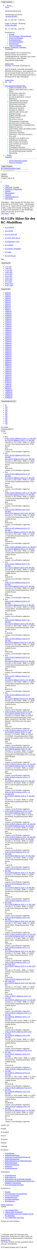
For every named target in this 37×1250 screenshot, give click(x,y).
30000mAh (8, 397)
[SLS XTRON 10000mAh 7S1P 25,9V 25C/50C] (20, 1090)
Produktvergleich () (11, 197)
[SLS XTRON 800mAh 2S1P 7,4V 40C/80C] (20, 837)
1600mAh (8, 328)
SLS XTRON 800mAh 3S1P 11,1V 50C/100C (20, 904)
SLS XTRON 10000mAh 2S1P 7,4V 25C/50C (20, 1000)
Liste (4, 433)
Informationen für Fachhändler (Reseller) (18, 1179)
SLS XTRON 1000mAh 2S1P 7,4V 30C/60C (20, 1110)
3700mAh (8, 351)
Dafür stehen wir (10, 1177)
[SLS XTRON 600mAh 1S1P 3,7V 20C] (19, 811)
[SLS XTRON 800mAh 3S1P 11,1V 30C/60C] (20, 871)
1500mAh (8, 324)
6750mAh (8, 382)
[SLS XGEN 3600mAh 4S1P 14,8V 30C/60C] (20, 511)
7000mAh (8, 384)
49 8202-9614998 (11, 25)
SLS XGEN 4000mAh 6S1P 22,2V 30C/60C (20, 586)
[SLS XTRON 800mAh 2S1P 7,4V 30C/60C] (20, 824)
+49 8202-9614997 (11, 16)
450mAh (8, 298)
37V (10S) (8, 281)
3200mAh (8, 345)
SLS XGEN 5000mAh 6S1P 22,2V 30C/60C (20, 661)
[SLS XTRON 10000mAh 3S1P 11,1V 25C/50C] (20, 1015)
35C (6, 416)
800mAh (8, 306)
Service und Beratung (16, 38)
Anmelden (8, 157)
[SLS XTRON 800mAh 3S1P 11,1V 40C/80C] (20, 886)
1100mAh (8, 313)
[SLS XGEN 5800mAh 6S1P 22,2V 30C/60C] (20, 697)
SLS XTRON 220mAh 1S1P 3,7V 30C (18, 713)
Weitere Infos (9, 64)
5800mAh (8, 377)
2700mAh (8, 341)
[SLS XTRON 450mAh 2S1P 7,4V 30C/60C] (20, 764)
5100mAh (8, 367)
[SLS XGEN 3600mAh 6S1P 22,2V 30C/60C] (20, 530)
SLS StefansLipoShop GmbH (10, 168)
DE (6, 82)
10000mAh (8, 390)
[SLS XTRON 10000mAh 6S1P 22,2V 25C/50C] (20, 1071)
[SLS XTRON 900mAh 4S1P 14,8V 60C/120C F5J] (20, 981)
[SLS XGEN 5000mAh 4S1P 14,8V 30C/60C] (20, 622)
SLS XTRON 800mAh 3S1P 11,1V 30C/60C (20, 873)
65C (6, 422)
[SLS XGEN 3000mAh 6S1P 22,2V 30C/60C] (20, 476)
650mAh (8, 304)
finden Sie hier (5, 1240)
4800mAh (8, 364)
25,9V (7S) (8, 278)
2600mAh (8, 338)
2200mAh (8, 332)
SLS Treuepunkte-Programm (14, 1185)
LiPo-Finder (9, 199)
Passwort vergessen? (15, 162)
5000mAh (8, 366)
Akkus (7, 185)
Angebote (8, 195)
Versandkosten (9, 1153)
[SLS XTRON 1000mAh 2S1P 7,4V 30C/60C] (20, 1108)
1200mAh (8, 315)
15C (6, 409)
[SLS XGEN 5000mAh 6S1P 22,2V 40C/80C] (20, 678)
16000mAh (8, 394)
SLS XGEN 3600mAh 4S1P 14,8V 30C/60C (20, 513)
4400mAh (8, 358)
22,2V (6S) (8, 276)
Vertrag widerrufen (15, 45)
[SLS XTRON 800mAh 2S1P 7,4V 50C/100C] (20, 854)
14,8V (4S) (8, 272)
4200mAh (8, 356)
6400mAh (8, 381)
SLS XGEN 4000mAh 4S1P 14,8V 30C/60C (20, 567)
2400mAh (8, 334)
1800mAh (8, 330)
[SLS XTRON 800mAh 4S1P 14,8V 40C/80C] (20, 919)
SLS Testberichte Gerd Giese (14, 1217)
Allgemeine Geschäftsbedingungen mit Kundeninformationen (17, 1158)
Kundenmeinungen (15, 40)
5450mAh (8, 375)
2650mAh (8, 339)
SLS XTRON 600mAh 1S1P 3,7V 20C (18, 813)
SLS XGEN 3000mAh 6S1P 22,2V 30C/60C (20, 478)
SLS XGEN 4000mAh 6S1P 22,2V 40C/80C (20, 605)
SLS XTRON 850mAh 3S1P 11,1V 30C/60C (20, 951)
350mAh (8, 294)
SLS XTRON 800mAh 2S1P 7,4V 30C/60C (19, 826)
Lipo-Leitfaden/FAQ (11, 1210)
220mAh (8, 293)
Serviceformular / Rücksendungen (20, 36)
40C (6, 418)
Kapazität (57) (6, 289)
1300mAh (8, 319)
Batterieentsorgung (11, 1163)
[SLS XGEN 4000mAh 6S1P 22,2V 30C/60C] (20, 584)
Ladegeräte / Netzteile (12, 187)
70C (6, 423)
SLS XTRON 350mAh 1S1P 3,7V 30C (18, 732)
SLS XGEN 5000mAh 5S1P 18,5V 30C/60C (20, 642)
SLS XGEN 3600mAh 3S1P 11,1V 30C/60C (20, 495)
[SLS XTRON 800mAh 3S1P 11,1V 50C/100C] (20, 902)
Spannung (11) (6, 263)
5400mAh (8, 373)
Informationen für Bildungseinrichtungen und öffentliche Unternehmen (19, 1182)
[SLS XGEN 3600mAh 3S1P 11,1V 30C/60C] (20, 493)
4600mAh (8, 362)
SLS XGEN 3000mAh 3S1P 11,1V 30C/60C (20, 440)
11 (8, 1125)
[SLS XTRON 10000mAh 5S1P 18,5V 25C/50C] (20, 1052)
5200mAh (8, 369)
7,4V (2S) (8, 268)
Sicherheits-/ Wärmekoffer (13, 189)
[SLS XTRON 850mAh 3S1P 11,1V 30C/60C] (20, 949)
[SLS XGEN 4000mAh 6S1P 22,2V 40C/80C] (20, 603)
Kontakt (11, 34)
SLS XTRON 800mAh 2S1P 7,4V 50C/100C (20, 856)
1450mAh (8, 323)
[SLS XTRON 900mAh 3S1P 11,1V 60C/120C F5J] (20, 964)
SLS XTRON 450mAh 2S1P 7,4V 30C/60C (19, 766)
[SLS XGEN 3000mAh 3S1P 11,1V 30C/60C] (20, 438)
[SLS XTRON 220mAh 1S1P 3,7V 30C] (19, 712)
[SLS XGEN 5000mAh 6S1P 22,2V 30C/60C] (20, 659)
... (6, 1125)
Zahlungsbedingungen (12, 1155)
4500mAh (8, 360)
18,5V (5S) (8, 274)
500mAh (8, 300)
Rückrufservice (14, 43)
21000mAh (8, 396)
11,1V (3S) (8, 270)
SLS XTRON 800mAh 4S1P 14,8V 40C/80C (20, 921)
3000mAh (8, 343)
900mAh (8, 309)
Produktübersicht (10, 1175)
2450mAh (8, 336)
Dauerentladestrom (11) (8, 401)
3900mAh (8, 352)
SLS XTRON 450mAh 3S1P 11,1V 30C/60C (20, 781)
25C (6, 412)
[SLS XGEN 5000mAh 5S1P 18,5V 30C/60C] (20, 640)
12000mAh (8, 392)
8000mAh (8, 388)
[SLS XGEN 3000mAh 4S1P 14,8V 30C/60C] (20, 457)
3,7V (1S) (8, 267)
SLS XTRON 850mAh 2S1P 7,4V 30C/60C (19, 936)
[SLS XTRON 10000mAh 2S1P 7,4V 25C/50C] (20, 998)
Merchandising (10, 193)
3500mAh (8, 347)
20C (6, 410)
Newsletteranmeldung (16, 42)
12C (6, 407)
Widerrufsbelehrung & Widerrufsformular (18, 1161)
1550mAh (8, 326)
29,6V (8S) (8, 280)
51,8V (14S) (9, 285)
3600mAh (8, 349)
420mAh (8, 296)
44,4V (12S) (9, 283)
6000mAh (8, 379)
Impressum (8, 1166)
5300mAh (8, 371)
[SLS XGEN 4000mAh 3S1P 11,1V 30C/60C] (20, 547)
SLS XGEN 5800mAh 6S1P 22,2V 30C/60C (20, 698)
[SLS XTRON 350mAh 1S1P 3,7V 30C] (19, 730)
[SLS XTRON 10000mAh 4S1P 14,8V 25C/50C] (20, 1033)
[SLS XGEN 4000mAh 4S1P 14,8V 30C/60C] (20, 566)
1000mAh (8, 311)
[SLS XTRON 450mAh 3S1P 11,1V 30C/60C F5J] (20, 794)
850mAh (8, 308)
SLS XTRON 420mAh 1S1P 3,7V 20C (18, 749)
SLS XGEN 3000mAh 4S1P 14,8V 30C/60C (20, 459)
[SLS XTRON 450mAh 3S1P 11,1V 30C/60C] (20, 779)
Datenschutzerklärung (12, 1164)
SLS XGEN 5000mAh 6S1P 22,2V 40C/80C (20, 680)
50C (6, 420)
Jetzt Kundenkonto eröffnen (18, 161)
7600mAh (8, 386)
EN (10, 82)
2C (6, 405)
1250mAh (8, 317)
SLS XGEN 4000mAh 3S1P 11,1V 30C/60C (20, 549)
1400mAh (8, 321)
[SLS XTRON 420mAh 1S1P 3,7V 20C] (19, 747)
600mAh (8, 302)
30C (6, 414)
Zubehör (7, 191)
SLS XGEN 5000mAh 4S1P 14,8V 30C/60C (20, 624)
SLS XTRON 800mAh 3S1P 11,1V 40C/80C (20, 888)
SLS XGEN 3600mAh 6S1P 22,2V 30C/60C (20, 532)
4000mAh (8, 354)
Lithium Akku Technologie (14, 1212)
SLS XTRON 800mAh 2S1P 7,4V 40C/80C (19, 839)
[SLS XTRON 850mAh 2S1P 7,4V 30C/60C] (20, 934)
